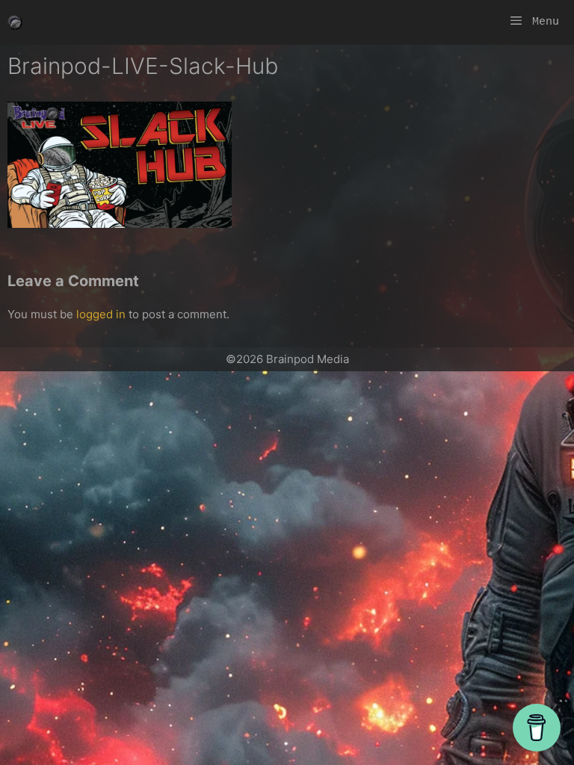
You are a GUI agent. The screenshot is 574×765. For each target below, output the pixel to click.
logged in (101, 314)
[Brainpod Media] (14, 22)
